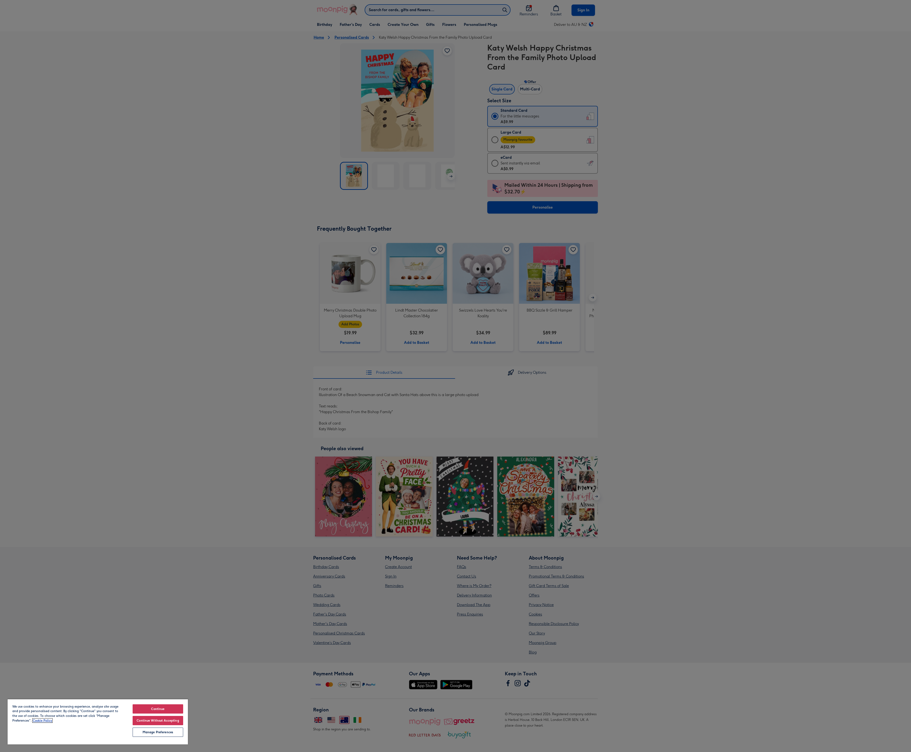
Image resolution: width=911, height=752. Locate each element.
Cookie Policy (42, 720)
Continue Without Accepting (158, 720)
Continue (157, 709)
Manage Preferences (158, 732)
